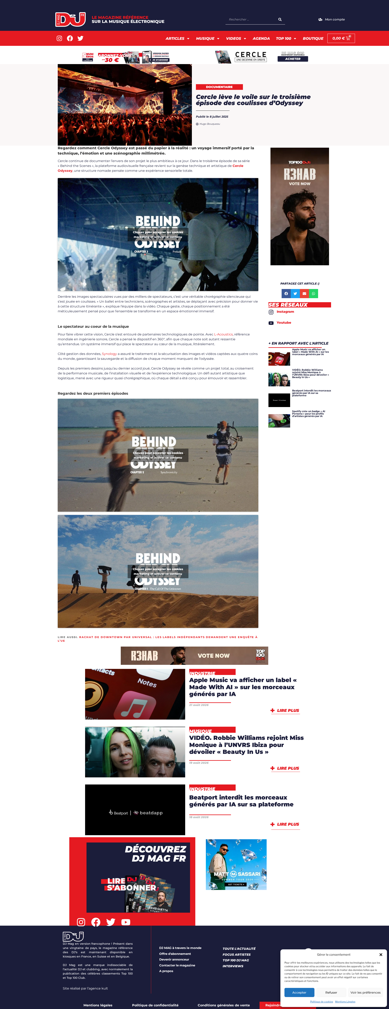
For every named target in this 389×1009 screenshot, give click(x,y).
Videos (233, 38)
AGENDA (261, 38)
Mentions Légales (345, 1001)
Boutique (313, 38)
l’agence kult (97, 988)
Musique (205, 38)
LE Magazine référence (128, 19)
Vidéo (166, 769)
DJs (142, 769)
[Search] (280, 19)
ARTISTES (154, 759)
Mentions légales (97, 1005)
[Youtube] (271, 323)
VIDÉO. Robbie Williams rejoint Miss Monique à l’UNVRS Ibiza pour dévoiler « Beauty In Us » (246, 744)
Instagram (285, 312)
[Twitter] (80, 38)
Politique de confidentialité (155, 1005)
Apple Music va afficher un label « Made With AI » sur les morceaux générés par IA (243, 686)
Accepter (299, 992)
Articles (175, 38)
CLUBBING (111, 769)
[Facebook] (70, 38)
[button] (381, 955)
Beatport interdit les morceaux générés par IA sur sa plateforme (241, 801)
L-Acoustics (223, 334)
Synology (109, 354)
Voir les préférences (366, 992)
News (156, 712)
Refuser (331, 992)
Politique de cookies (321, 1001)
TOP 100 (283, 38)
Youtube (284, 323)
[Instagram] (59, 38)
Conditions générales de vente (224, 1005)
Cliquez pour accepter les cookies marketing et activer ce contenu (158, 234)
